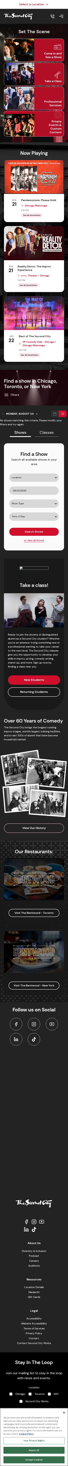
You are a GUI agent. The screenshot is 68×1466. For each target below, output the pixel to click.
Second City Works (37, 1401)
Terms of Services (34, 1328)
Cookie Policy (26, 1434)
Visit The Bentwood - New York (34, 985)
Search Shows (34, 531)
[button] (34, 50)
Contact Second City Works (34, 1343)
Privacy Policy (34, 1333)
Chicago (20, 1394)
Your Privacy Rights (33, 1440)
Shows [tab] (20, 432)
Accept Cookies (34, 1459)
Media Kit (34, 1292)
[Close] (64, 1412)
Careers (34, 1261)
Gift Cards (34, 1297)
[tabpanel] (34, 496)
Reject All (34, 1450)
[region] (34, 1437)
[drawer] (61, 16)
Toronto (39, 1394)
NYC (56, 1394)
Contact (34, 1338)
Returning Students (34, 692)
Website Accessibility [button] (34, 1323)
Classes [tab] (47, 432)
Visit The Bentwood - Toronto (34, 913)
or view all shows (34, 540)
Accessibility (34, 1318)
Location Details (34, 1287)
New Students (34, 680)
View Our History (34, 828)
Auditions (34, 1265)
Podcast (34, 1256)
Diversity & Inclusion (34, 1251)
